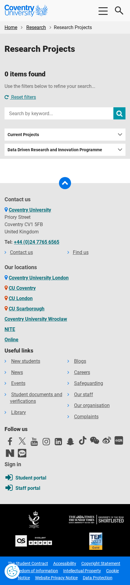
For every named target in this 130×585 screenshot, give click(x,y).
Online (11, 340)
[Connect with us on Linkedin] (58, 443)
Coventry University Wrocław (36, 319)
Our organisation (92, 405)
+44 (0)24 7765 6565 (36, 242)
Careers (82, 372)
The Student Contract (28, 563)
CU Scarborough (26, 309)
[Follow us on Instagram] (46, 443)
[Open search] (119, 11)
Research (36, 27)
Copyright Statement (100, 563)
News (17, 372)
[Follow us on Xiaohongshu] (118, 440)
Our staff (83, 394)
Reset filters (23, 97)
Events (18, 383)
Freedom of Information (35, 570)
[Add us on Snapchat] (70, 443)
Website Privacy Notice (56, 577)
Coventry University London (39, 278)
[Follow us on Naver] (10, 453)
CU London (21, 298)
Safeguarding (88, 383)
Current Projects (23, 134)
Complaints (86, 417)
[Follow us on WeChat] (94, 440)
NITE (10, 329)
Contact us (21, 252)
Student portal (30, 478)
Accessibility (64, 563)
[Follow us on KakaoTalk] (22, 453)
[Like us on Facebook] (10, 443)
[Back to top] (65, 183)
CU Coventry (22, 288)
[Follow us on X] (22, 441)
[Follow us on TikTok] (82, 440)
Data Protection (97, 577)
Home (11, 27)
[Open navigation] (103, 11)
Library (18, 412)
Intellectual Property (82, 570)
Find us (81, 252)
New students (25, 361)
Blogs (80, 361)
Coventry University (30, 210)
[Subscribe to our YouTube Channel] (34, 443)
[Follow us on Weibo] (106, 440)
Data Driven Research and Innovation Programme (55, 149)
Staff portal (27, 488)
